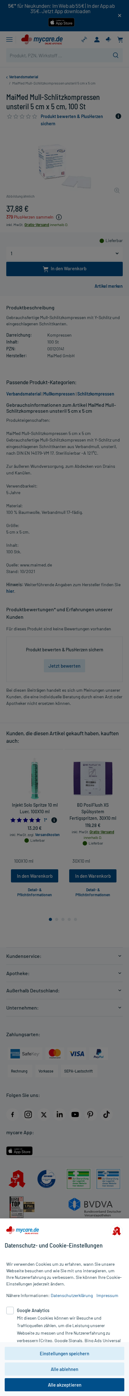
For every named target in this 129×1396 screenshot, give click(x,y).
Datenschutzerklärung (72, 1295)
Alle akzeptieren (64, 1385)
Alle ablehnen (64, 1369)
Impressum (107, 1295)
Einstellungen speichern (64, 1353)
